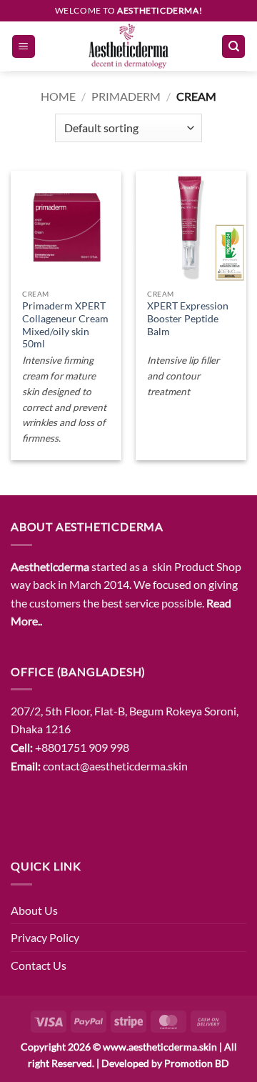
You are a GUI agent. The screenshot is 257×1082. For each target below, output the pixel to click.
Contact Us (38, 965)
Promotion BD (196, 1063)
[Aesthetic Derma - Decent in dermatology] (128, 46)
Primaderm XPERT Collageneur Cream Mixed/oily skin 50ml (65, 324)
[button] (23, 47)
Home (58, 96)
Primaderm (126, 96)
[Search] (233, 47)
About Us (34, 910)
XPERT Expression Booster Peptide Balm (187, 318)
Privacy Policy (45, 937)
